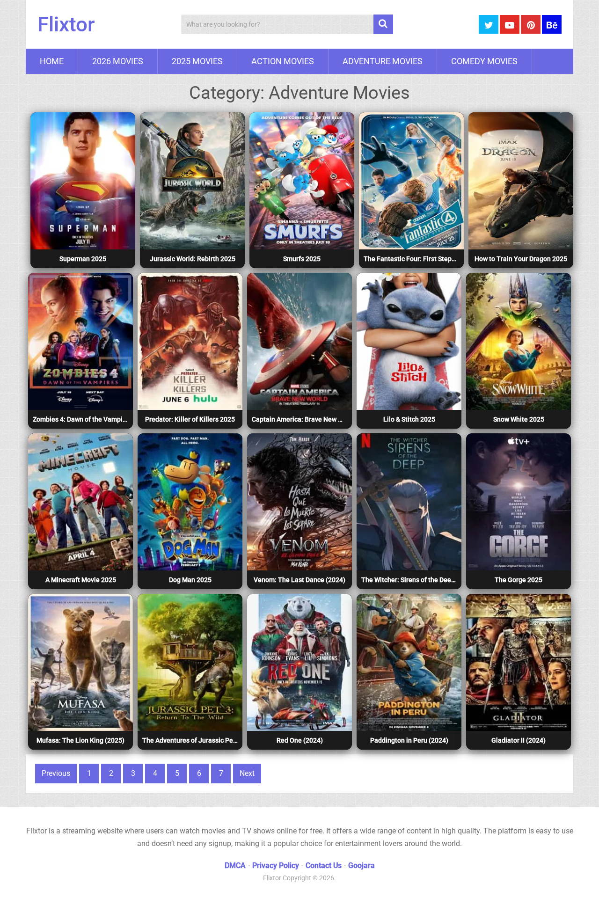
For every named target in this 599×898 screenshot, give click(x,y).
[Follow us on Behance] (552, 24)
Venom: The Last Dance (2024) (299, 580)
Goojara (361, 865)
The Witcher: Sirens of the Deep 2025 (410, 580)
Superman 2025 (82, 259)
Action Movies (282, 61)
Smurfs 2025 (302, 259)
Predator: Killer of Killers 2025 (190, 419)
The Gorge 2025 (518, 580)
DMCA (235, 865)
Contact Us (324, 865)
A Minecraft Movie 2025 (80, 580)
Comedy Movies (484, 61)
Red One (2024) (300, 740)
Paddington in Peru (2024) (409, 740)
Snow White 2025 (518, 419)
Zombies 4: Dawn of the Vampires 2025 (82, 419)
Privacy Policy (275, 865)
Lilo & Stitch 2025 (409, 419)
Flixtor (66, 24)
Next (247, 773)
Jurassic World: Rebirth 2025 (192, 259)
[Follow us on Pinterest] (531, 24)
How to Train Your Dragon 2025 (521, 259)
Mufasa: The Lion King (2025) (80, 740)
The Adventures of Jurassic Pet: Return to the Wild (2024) (191, 740)
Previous (56, 773)
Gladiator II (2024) (518, 740)
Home (52, 61)
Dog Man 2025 (190, 580)
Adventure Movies (383, 61)
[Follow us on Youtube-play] (509, 24)
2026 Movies (117, 61)
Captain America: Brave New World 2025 (301, 419)
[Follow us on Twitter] (488, 24)
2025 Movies (197, 61)
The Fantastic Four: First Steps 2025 (412, 259)
